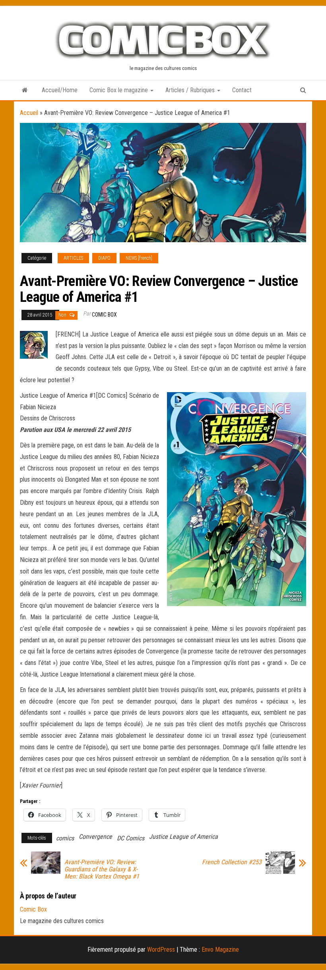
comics (65, 838)
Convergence (95, 836)
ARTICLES (73, 258)
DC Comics (130, 838)
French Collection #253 (232, 862)
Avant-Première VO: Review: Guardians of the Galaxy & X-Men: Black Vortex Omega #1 (101, 869)
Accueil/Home (60, 90)
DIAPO (104, 258)
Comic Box (104, 314)
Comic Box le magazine (119, 90)
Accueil (29, 113)
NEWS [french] (139, 258)
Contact (242, 90)
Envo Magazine (220, 949)
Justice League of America (183, 836)
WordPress (161, 949)
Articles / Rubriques (190, 90)
